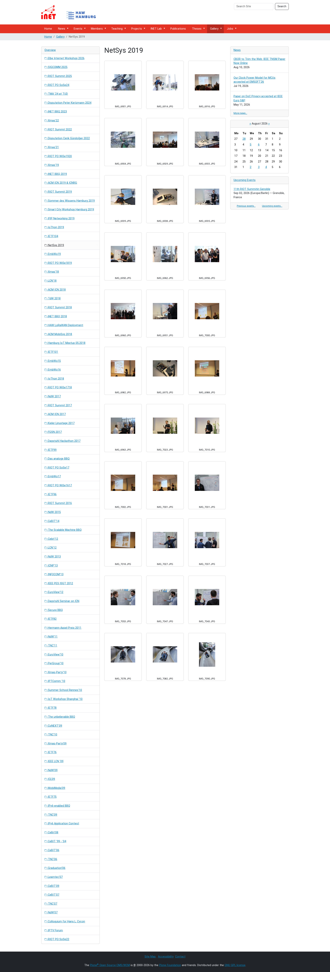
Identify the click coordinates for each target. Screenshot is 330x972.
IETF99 (52, 450)
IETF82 (52, 619)
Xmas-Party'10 (56, 672)
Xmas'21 (53, 147)
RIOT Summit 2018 (59, 307)
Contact (180, 956)
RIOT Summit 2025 (59, 76)
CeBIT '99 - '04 (56, 841)
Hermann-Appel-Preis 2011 (64, 627)
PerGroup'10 (55, 663)
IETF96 (52, 494)
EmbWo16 (54, 369)
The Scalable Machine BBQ (64, 530)
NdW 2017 (54, 396)
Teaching (117, 28)
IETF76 (52, 752)
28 (244, 139)
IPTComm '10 (56, 681)
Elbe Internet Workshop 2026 (65, 58)
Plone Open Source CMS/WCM (110, 965)
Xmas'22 (53, 120)
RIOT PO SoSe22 (58, 939)
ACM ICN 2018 (56, 289)
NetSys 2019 (55, 245)
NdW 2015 (54, 512)
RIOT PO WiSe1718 (59, 387)
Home (48, 28)
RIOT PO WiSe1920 (59, 156)
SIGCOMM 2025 (57, 67)
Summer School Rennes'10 (64, 690)
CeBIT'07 (53, 894)
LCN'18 (52, 280)
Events (78, 28)
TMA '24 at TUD (57, 93)
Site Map (150, 956)
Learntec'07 (55, 877)
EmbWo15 (54, 361)
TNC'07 (52, 903)
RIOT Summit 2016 (59, 503)
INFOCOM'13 (55, 574)
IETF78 (52, 707)
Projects (136, 28)
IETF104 (52, 236)
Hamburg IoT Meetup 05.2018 (66, 343)
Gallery (214, 28)
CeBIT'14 (53, 521)
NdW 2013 (54, 556)
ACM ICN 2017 (56, 414)
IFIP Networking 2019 (60, 218)
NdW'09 (52, 770)
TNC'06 (52, 859)
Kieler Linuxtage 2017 (60, 423)
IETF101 (52, 352)
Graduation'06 (56, 868)
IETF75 (52, 796)
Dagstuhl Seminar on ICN (63, 601)
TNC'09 (52, 814)
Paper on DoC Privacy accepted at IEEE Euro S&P (258, 98)
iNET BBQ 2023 (57, 111)
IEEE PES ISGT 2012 (60, 583)
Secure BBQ (55, 610)
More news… (240, 113)
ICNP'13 (52, 565)
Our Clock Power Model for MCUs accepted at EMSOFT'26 (254, 80)
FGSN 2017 (54, 432)
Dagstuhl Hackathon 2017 (63, 441)
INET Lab (156, 28)
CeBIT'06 (53, 850)
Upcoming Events (245, 180)
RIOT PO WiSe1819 (59, 263)
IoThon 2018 (55, 378)
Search (281, 6)
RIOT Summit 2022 (59, 129)
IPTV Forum (55, 930)
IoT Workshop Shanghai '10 (64, 699)
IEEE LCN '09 (55, 761)
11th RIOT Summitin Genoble (252, 189)
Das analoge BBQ (58, 458)
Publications (178, 28)
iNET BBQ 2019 (57, 174)
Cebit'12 (52, 539)
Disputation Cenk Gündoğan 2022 (68, 138)
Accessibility (166, 956)
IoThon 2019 (55, 227)
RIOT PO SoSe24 (58, 85)
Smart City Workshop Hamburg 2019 (70, 209)
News (61, 28)
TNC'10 (52, 734)
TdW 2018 (54, 298)
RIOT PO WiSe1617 (59, 485)
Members (97, 28)
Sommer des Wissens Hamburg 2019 (71, 200)
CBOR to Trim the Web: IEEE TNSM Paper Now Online (259, 61)
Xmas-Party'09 (56, 743)
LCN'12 (52, 547)
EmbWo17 (54, 476)
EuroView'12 (55, 592)
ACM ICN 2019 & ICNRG (62, 182)
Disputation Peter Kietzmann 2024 (69, 102)
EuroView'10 (55, 654)
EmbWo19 (54, 254)
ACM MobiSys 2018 (59, 334)
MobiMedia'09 (56, 788)
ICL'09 (51, 779)
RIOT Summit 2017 (59, 405)
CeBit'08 (52, 832)
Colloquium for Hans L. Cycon (66, 921)
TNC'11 (52, 645)
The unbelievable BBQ (61, 716)
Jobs (230, 28)
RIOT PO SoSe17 (58, 467)
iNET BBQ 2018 (57, 316)
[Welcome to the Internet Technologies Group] (71, 12)
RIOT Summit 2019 (59, 191)
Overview (50, 50)
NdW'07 (52, 912)
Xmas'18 (53, 271)
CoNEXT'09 (54, 725)
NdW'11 (52, 636)
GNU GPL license (235, 965)
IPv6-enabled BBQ (58, 805)
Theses (196, 28)
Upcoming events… (272, 205)
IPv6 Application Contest (63, 823)
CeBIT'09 (53, 886)
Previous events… (246, 205)
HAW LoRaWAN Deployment (65, 325)
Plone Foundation (170, 965)
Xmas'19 (53, 165)
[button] (68, 28)
